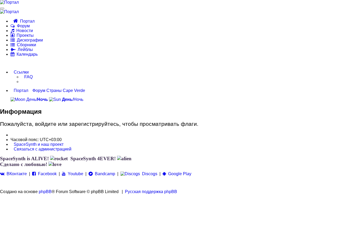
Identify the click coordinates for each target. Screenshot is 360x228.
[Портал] (9, 2)
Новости (23, 30)
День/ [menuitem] (36, 99)
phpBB (45, 191)
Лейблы (24, 49)
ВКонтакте (15, 174)
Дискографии (29, 40)
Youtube (74, 174)
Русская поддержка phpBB (151, 191)
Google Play (178, 174)
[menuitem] (27, 77)
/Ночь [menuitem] (72, 99)
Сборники (25, 45)
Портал (26, 21)
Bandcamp (104, 174)
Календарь (26, 54)
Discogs (148, 174)
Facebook (46, 174)
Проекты (24, 35)
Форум (22, 26)
